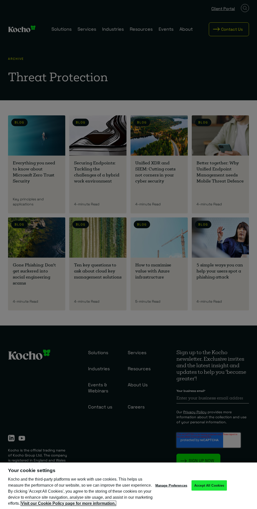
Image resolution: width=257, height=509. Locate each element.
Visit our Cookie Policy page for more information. (68, 503)
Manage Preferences (171, 485)
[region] (128, 485)
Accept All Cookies (209, 485)
